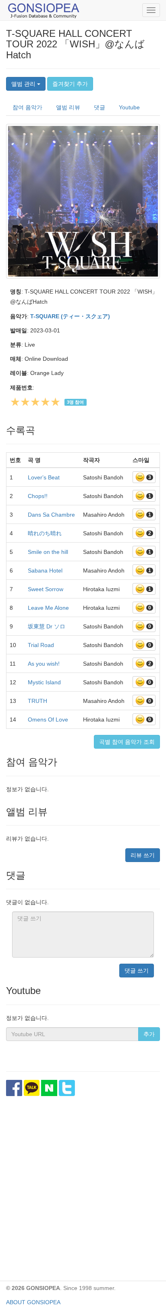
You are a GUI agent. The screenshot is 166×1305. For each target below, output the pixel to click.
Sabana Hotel (45, 570)
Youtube (129, 107)
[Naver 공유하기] (49, 1088)
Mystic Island (44, 682)
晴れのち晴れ (45, 533)
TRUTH (37, 701)
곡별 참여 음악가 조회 (127, 742)
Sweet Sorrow (45, 589)
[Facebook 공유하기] (14, 1088)
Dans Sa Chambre (51, 514)
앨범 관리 (24, 84)
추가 (149, 1034)
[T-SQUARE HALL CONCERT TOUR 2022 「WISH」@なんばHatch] (83, 201)
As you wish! (44, 663)
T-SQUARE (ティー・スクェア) (70, 316)
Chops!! (38, 496)
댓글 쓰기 (136, 970)
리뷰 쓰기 (143, 855)
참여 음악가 (27, 107)
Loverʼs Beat (44, 477)
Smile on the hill (48, 552)
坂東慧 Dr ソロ (46, 626)
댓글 (99, 107)
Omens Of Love (48, 719)
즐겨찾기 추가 (70, 84)
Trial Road (41, 645)
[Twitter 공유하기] (67, 1088)
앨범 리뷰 (68, 107)
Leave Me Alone (48, 608)
